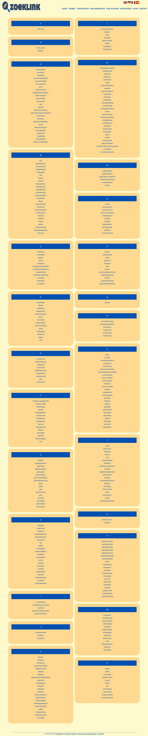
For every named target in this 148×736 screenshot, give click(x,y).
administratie (41, 90)
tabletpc (107, 452)
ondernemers (107, 210)
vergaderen (107, 565)
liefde (107, 44)
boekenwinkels (41, 210)
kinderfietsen (41, 698)
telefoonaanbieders (107, 466)
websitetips (107, 633)
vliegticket (107, 585)
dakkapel (40, 308)
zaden (107, 669)
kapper (41, 672)
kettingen (40, 689)
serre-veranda (107, 387)
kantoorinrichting (40, 666)
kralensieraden (41, 715)
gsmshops (41, 507)
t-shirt (107, 446)
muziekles (107, 149)
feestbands (40, 418)
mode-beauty (107, 114)
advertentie (40, 99)
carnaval (40, 252)
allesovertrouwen (41, 110)
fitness (40, 430)
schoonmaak (107, 375)
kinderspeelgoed (40, 703)
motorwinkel (107, 140)
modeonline (107, 129)
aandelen (41, 72)
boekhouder (41, 213)
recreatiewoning (107, 321)
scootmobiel (107, 381)
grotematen (40, 504)
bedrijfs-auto (41, 187)
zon (107, 686)
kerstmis (40, 686)
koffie (41, 709)
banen (40, 178)
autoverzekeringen (40, 142)
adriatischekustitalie (41, 93)
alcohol (41, 107)
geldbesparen (40, 469)
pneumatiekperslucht (107, 272)
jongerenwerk (40, 633)
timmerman (107, 475)
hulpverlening (40, 578)
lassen (107, 32)
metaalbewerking (107, 109)
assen (40, 125)
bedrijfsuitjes (41, 193)
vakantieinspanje (107, 556)
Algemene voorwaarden (86, 734)
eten (40, 379)
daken (40, 305)
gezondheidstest (40, 478)
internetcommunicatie (40, 611)
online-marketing (107, 213)
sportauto (107, 413)
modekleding (107, 120)
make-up (107, 77)
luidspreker (107, 49)
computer (40, 263)
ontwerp (107, 221)
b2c (40, 161)
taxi (107, 457)
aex (40, 104)
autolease (41, 133)
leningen (107, 38)
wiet (107, 641)
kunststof (40, 718)
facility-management (41, 401)
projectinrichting (107, 281)
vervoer (107, 579)
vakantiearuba (107, 544)
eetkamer (40, 365)
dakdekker (41, 303)
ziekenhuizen (107, 677)
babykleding (41, 169)
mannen (107, 88)
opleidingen (107, 224)
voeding (107, 588)
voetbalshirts (107, 593)
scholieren (107, 363)
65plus (40, 51)
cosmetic (40, 278)
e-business (40, 359)
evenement (40, 382)
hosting (41, 569)
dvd (40, 340)
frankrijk (41, 436)
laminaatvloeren (107, 29)
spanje (107, 404)
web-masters (107, 621)
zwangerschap (107, 698)
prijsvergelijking (107, 275)
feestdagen (40, 421)
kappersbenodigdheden (40, 677)
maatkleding (107, 71)
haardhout (41, 528)
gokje (41, 486)
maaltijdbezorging (107, 68)
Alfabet (72, 9)
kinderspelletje (41, 706)
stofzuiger (107, 421)
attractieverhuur (41, 127)
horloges (40, 566)
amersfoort (41, 116)
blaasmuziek (41, 204)
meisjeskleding (107, 103)
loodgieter (107, 46)
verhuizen (107, 567)
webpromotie (107, 630)
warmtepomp (107, 618)
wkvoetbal (107, 650)
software (107, 401)
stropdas (107, 424)
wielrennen (107, 638)
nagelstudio (107, 171)
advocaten (41, 101)
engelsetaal (40, 373)
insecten (40, 608)
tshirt (107, 492)
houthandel (40, 572)
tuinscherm (107, 495)
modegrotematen (107, 117)
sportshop (107, 416)
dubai (40, 337)
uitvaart (107, 523)
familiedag (41, 407)
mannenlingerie (107, 91)
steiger (107, 418)
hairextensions (41, 537)
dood (41, 329)
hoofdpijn (40, 554)
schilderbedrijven (107, 361)
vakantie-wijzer (107, 541)
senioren (107, 384)
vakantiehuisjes (107, 550)
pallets (107, 252)
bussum (41, 233)
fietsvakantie (41, 427)
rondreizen (107, 336)
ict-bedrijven (41, 602)
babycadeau (41, 167)
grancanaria (41, 492)
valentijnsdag (107, 559)
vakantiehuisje (107, 547)
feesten (41, 424)
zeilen (107, 672)
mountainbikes (107, 143)
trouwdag (107, 486)
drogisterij (41, 331)
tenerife (107, 469)
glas (40, 484)
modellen (107, 126)
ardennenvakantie (41, 122)
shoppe (107, 389)
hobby (40, 546)
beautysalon (41, 184)
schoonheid (107, 366)
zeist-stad (107, 674)
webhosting (107, 624)
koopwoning (41, 712)
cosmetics (41, 284)
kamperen (41, 663)
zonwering (107, 692)
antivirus (40, 119)
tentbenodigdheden (107, 472)
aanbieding (40, 70)
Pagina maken (70, 734)
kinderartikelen (41, 695)
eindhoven (41, 368)
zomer (107, 683)
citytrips (41, 258)
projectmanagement (107, 284)
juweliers (40, 638)
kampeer (40, 660)
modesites (107, 132)
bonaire (41, 216)
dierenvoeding (40, 326)
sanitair (107, 358)
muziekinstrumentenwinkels (107, 146)
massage (107, 97)
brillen (40, 224)
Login (135, 9)
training (107, 478)
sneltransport (107, 395)
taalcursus (107, 449)
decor (40, 317)
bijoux (40, 201)
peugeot (107, 263)
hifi (41, 543)
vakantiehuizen (107, 553)
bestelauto (41, 198)
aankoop (40, 75)
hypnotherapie (40, 583)
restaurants (107, 333)
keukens (40, 692)
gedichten (41, 466)
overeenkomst (107, 233)
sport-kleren (107, 410)
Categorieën (83, 9)
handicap (40, 540)
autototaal (41, 136)
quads (107, 303)
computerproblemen (41, 269)
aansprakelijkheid (41, 78)
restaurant (107, 330)
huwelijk (40, 580)
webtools (107, 635)
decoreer (40, 320)
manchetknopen (107, 85)
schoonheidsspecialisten (107, 372)
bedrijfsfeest (41, 190)
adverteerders (40, 96)
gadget (41, 460)
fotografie (40, 433)
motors (107, 138)
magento (107, 74)
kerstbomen (40, 683)
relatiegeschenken (107, 324)
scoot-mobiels (107, 378)
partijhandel (107, 255)
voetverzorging (107, 596)
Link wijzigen (112, 9)
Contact (143, 9)
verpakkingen (107, 573)
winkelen (107, 647)
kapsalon (40, 680)
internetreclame (41, 614)
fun (40, 442)
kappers (41, 674)
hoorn (40, 560)
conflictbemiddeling (40, 275)
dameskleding (40, 314)
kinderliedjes (41, 701)
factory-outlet (41, 404)
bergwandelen (40, 195)
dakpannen (40, 311)
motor (107, 135)
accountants (41, 84)
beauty (40, 181)
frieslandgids (41, 439)
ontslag (107, 219)
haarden (40, 525)
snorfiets (107, 398)
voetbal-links (107, 591)
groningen (41, 501)
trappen (107, 484)
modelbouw (107, 123)
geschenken (41, 475)
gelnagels (41, 472)
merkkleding (107, 106)
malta (107, 83)
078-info (40, 29)
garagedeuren (40, 463)
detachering (40, 323)
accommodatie (41, 81)
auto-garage (41, 130)
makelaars (107, 80)
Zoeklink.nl (59, 734)
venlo (107, 562)
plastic (107, 269)
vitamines (107, 582)
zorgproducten (107, 695)
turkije (107, 498)
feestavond (40, 416)
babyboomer (41, 164)
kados (40, 657)
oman (107, 204)
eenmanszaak (40, 362)
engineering (41, 376)
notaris (107, 185)
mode (107, 112)
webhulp (107, 627)
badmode (41, 172)
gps (40, 489)
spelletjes (107, 407)
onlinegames (107, 216)
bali (40, 175)
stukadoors (107, 427)
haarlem (40, 531)
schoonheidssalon (107, 369)
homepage (40, 549)
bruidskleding (40, 227)
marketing (107, 94)
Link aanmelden (97, 9)
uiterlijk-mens (107, 520)
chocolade (41, 255)
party (107, 258)
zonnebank (107, 689)
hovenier (40, 575)
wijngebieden (107, 644)
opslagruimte (107, 227)
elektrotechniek (41, 371)
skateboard (107, 392)
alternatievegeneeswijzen (41, 113)
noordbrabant (107, 182)
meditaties (107, 100)
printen (107, 278)
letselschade (107, 41)
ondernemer (107, 207)
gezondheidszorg (41, 481)
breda (40, 221)
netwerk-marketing (107, 180)
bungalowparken (40, 230)
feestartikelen (40, 413)
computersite (41, 272)
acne (41, 87)
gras (40, 495)
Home (64, 9)
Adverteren (125, 9)
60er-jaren (41, 48)
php (107, 266)
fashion (41, 410)
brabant (41, 219)
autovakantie (41, 139)
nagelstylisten (107, 174)
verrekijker (107, 576)
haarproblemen (41, 534)
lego (107, 35)
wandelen (107, 615)
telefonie (107, 463)
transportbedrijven (107, 481)
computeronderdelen (41, 266)
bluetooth (40, 207)
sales (107, 355)
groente (41, 498)
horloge (41, 563)
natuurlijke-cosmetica (107, 177)
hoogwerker (40, 557)
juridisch (40, 635)
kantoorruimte (40, 669)
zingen (107, 680)
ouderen (107, 230)
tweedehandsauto (107, 501)
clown (40, 261)
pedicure (107, 261)
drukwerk (40, 334)
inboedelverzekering (41, 605)
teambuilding (107, 460)
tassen (107, 455)
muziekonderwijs (107, 152)
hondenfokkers (41, 552)
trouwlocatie (107, 489)
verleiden (107, 570)
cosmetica (41, 281)
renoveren (107, 327)
